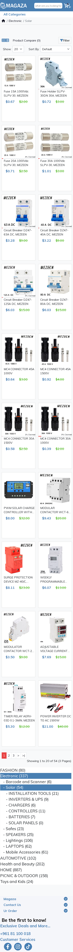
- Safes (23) (12, 828)
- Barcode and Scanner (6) (26, 781)
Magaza (10, 899)
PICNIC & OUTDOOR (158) (24, 875)
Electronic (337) (14, 775)
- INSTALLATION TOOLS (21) (29, 793)
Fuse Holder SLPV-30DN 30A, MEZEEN (53, 94)
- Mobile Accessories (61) (24, 852)
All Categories (15, 14)
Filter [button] (66, 40)
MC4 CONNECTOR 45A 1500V (55, 371)
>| (23, 755)
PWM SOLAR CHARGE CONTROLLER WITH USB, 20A (19, 510)
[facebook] (7, 946)
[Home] (3, 21)
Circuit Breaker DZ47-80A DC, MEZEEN (54, 302)
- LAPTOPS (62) (16, 846)
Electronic (15, 21)
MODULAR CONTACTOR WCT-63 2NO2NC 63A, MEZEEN (55, 510)
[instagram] (18, 946)
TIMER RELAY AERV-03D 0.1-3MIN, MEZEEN (19, 718)
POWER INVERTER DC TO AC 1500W (55, 718)
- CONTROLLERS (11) (22, 810)
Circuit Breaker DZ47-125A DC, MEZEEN (18, 302)
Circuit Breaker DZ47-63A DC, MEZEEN (18, 232)
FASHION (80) (12, 770)
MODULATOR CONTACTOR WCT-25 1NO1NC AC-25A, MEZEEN (19, 649)
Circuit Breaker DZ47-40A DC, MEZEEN (54, 232)
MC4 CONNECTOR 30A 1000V (55, 441)
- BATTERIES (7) (17, 816)
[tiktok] (28, 946)
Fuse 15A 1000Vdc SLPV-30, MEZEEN (16, 94)
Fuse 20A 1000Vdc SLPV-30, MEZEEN (16, 163)
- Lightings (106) (16, 840)
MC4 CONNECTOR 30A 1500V (19, 441)
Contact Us (12, 905)
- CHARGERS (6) (18, 805)
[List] (7, 40)
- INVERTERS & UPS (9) (24, 799)
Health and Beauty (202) (22, 863)
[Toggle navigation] (66, 899)
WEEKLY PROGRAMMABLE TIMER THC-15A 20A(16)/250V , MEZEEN (52, 580)
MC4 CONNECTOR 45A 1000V (19, 371)
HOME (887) (11, 869)
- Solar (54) (11, 787)
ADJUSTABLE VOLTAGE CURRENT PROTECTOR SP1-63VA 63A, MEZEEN (54, 649)
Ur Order (10, 911)
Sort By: (34, 49)
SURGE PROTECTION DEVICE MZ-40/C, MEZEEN (18, 580)
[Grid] (3, 40)
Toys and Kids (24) (16, 881)
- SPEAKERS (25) (17, 834)
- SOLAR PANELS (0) (21, 822)
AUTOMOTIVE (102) (18, 858)
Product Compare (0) (27, 40)
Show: (7, 49)
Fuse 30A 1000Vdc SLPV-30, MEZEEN (52, 163)
